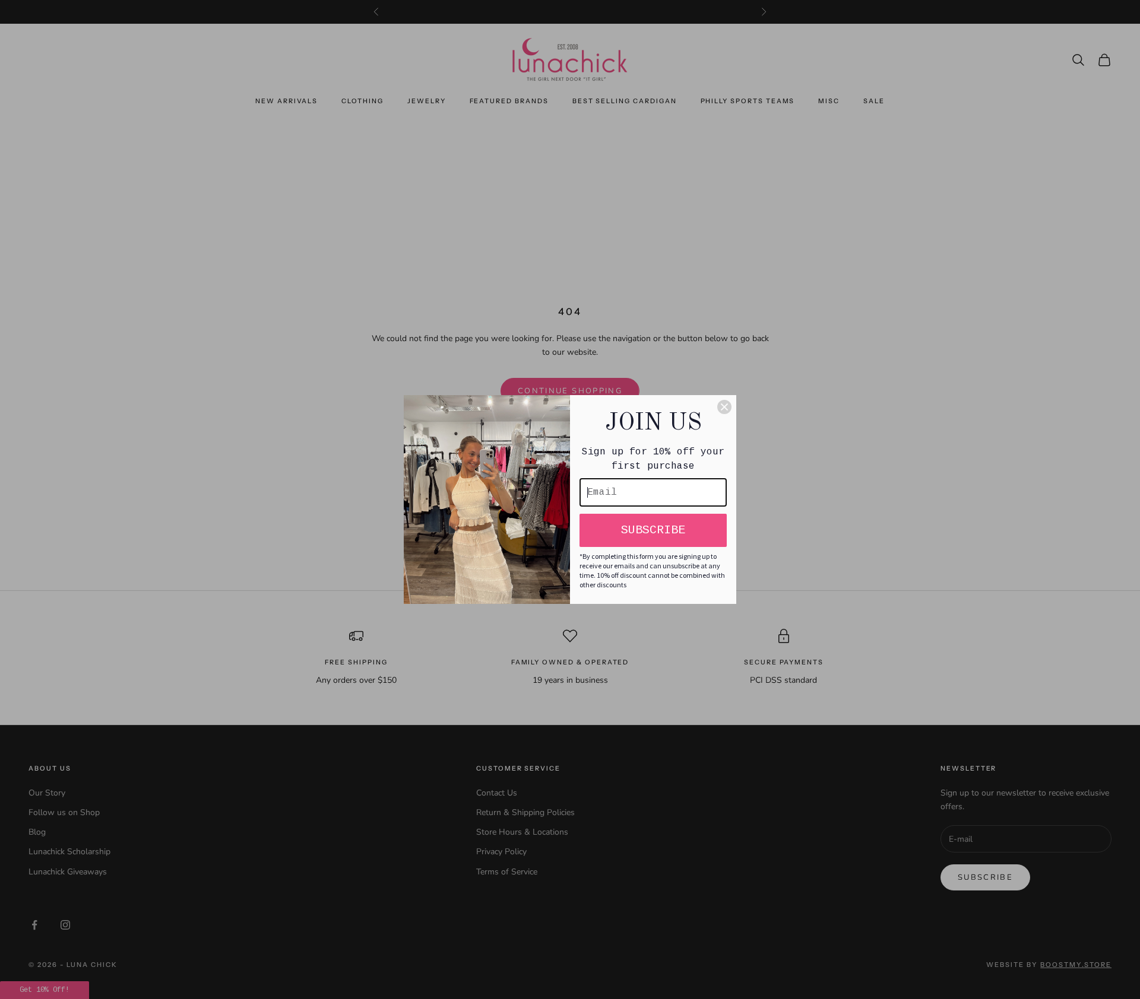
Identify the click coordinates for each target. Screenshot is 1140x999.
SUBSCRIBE (653, 530)
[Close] (724, 407)
